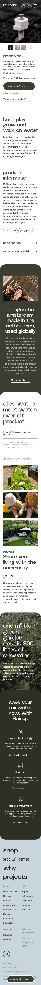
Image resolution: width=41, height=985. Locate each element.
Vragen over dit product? (14, 99)
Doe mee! (17, 822)
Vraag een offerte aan (17, 86)
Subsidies (26, 909)
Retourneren (27, 896)
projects (15, 877)
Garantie (26, 905)
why (9, 868)
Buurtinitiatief (9, 923)
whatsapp (24, 447)
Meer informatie (18, 380)
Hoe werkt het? (10, 891)
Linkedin (7, 939)
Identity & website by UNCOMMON (16, 972)
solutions (16, 859)
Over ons (7, 896)
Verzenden (27, 900)
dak (6, 230)
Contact (7, 914)
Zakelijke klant (9, 905)
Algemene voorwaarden (12, 968)
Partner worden (10, 909)
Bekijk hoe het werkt (18, 755)
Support (25, 891)
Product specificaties (13, 73)
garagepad (25, 230)
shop (10, 850)
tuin (14, 230)
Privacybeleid (8, 963)
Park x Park (8, 918)
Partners (7, 900)
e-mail (31, 445)
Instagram (7, 935)
